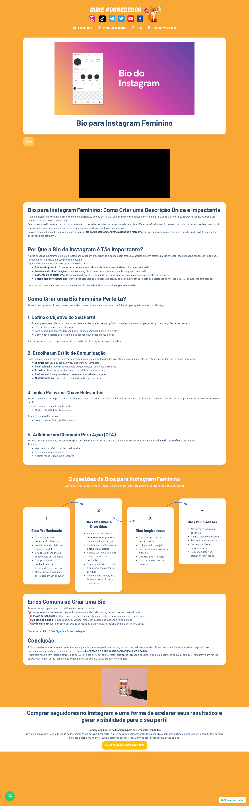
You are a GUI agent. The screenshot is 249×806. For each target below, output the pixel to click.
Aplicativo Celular (164, 27)
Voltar (29, 141)
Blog (140, 27)
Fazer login (85, 27)
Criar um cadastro (114, 27)
